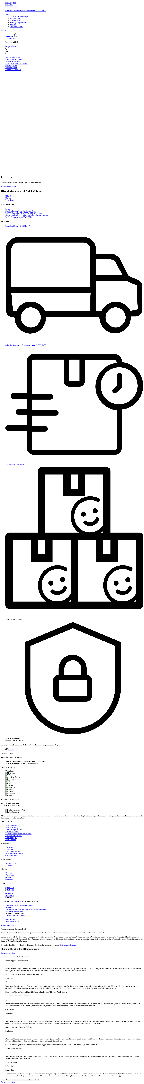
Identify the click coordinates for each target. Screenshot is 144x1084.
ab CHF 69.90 (25, 11)
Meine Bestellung (11, 828)
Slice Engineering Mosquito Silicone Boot (20, 211)
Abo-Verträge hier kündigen (15, 915)
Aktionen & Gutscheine (13, 836)
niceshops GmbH (17, 901)
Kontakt (13, 25)
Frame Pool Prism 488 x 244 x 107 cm (19, 226)
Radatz (7, 209)
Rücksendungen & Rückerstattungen (18, 834)
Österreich (9, 894)
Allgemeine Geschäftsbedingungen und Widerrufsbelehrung (26, 909)
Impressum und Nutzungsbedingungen (19, 905)
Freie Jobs (9, 879)
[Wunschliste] (7, 50)
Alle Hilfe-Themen (16, 27)
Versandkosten (15, 21)
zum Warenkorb (11, 7)
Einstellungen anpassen (32, 949)
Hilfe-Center (9, 196)
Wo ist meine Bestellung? (19, 16)
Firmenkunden (10, 840)
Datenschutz (9, 907)
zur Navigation (10, 3)
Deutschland (9, 896)
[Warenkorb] (74, 53)
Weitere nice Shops (12, 921)
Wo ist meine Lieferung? (14, 853)
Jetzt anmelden (10, 38)
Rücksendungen (15, 18)
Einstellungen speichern (9, 1080)
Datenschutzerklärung (68, 945)
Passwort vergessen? (12, 851)
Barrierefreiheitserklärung (14, 911)
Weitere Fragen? (11, 838)
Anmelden (9, 847)
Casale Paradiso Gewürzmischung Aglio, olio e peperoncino (26, 215)
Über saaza (9, 873)
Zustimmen (5, 949)
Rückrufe (8, 865)
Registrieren (9, 849)
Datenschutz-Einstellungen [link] (14, 913)
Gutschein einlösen (12, 855)
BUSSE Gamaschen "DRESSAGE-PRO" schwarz (23, 213)
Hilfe (7, 14)
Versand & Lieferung (12, 832)
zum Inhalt (9, 5)
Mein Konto (9, 200)
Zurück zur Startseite (8, 187)
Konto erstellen (10, 46)
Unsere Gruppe (10, 875)
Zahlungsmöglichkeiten (18, 23)
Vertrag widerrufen (7, 925)
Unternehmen (10, 919)
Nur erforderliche (16, 949)
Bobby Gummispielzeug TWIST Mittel (19, 217)
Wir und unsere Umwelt (13, 863)
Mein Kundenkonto (12, 825)
